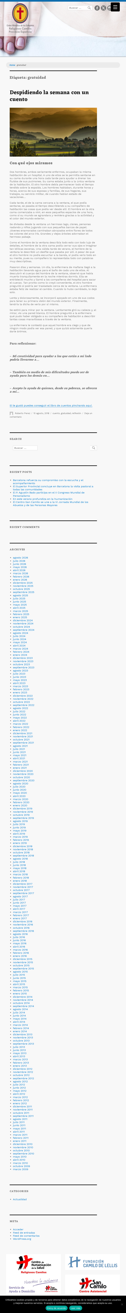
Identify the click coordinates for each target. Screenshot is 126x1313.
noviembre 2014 (23, 999)
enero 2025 (20, 617)
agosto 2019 (20, 821)
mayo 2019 (19, 830)
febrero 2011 (21, 1137)
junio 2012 (19, 1087)
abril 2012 (19, 1093)
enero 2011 (19, 1141)
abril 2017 (19, 908)
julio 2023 (19, 673)
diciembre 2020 (23, 770)
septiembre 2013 (23, 1043)
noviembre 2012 (23, 1072)
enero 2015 (20, 993)
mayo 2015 (19, 981)
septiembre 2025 (23, 592)
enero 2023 (20, 692)
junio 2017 (19, 902)
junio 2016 (19, 940)
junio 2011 (19, 1125)
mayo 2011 (19, 1128)
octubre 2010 (21, 1150)
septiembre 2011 (23, 1116)
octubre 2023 (21, 664)
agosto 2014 (20, 1009)
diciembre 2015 (22, 959)
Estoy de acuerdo (56, 1308)
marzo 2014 (20, 1024)
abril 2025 (19, 607)
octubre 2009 (21, 1166)
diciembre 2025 (23, 582)
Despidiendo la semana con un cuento (49, 96)
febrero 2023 (21, 689)
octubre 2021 (21, 739)
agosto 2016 (20, 934)
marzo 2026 (20, 573)
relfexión (76, 413)
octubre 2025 (21, 589)
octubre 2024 (21, 626)
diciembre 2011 (22, 1106)
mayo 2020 (20, 792)
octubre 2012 (21, 1075)
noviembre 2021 (23, 736)
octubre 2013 (21, 1040)
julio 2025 (19, 598)
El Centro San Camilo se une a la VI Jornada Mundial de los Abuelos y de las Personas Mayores (50, 503)
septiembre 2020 (23, 780)
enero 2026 (20, 579)
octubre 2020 (21, 777)
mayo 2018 (19, 868)
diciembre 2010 (22, 1144)
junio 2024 (19, 639)
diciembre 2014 (22, 996)
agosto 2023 (20, 670)
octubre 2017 (21, 890)
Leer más (76, 1308)
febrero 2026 (21, 576)
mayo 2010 (20, 1156)
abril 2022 (19, 720)
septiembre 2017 (23, 893)
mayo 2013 (19, 1053)
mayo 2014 (20, 1018)
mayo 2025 (20, 604)
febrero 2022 (21, 727)
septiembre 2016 (23, 930)
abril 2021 (19, 758)
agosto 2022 (20, 708)
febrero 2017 (21, 915)
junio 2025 (19, 601)
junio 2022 (19, 714)
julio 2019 (19, 824)
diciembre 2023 (23, 658)
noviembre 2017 (23, 887)
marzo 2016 (20, 949)
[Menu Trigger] (115, 6)
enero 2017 (20, 918)
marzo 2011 (20, 1134)
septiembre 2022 (23, 705)
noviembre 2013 (23, 1037)
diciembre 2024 (23, 620)
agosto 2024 (20, 633)
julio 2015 (19, 974)
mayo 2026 (20, 567)
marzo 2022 (20, 723)
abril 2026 (19, 570)
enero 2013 (20, 1065)
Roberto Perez (22, 413)
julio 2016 (19, 937)
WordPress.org (22, 1238)
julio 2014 (19, 1012)
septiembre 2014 (23, 1006)
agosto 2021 (20, 745)
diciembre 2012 (22, 1068)
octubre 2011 (21, 1112)
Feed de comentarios (26, 1235)
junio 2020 (19, 789)
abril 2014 (19, 1021)
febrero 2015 (21, 990)
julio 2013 (19, 1047)
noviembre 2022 (23, 698)
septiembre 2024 (23, 629)
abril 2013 (19, 1056)
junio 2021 (19, 752)
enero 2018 (20, 880)
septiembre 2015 (23, 968)
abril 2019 (19, 833)
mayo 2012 (19, 1090)
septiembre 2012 (23, 1078)
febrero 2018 (21, 877)
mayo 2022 (20, 717)
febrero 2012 (21, 1100)
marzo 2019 (20, 836)
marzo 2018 (20, 874)
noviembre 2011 (23, 1109)
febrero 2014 (21, 1028)
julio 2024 (19, 636)
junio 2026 (19, 564)
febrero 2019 (21, 839)
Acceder (18, 1229)
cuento (56, 413)
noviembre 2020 (23, 774)
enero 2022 (20, 730)
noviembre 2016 (23, 924)
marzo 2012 (20, 1097)
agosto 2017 (20, 896)
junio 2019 (19, 827)
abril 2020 (19, 796)
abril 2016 (19, 946)
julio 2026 (19, 560)
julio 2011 (19, 1122)
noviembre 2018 (23, 849)
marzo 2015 (20, 987)
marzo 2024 (20, 648)
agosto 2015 (20, 971)
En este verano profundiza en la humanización (42, 498)
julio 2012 (19, 1084)
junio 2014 (19, 1015)
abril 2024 (19, 645)
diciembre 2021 (22, 733)
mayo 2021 (19, 755)
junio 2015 (19, 978)
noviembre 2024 (23, 623)
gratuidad (66, 413)
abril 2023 (19, 683)
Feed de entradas (24, 1232)
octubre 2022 (21, 701)
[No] (122, 1304)
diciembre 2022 (23, 695)
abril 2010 (19, 1159)
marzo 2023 (20, 686)
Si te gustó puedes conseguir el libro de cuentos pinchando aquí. (51, 405)
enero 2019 (20, 843)
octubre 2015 (21, 965)
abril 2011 (19, 1131)
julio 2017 (19, 899)
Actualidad (20, 1199)
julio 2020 (19, 786)
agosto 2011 (20, 1119)
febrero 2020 (21, 802)
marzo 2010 (20, 1163)
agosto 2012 (20, 1081)
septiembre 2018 (23, 855)
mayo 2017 (20, 905)
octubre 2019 (21, 814)
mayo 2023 (20, 680)
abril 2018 (19, 871)
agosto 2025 (20, 595)
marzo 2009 (20, 1169)
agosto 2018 (20, 858)
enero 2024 (20, 654)
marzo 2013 (20, 1059)
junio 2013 (19, 1050)
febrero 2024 (21, 651)
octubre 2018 (21, 852)
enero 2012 (20, 1103)
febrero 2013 (21, 1062)
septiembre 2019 (23, 818)
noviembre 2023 (23, 661)
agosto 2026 (20, 557)
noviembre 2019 (23, 811)
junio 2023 (19, 676)
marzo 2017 (20, 912)
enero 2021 (20, 767)
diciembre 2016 (22, 921)
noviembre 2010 (23, 1147)
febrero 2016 (21, 952)
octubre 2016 (21, 927)
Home (12, 65)
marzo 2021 (20, 761)
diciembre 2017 (22, 883)
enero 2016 (20, 955)
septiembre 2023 (23, 667)
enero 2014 (20, 1031)
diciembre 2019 (22, 808)
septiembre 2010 (23, 1153)
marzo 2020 (20, 799)
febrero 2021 (21, 764)
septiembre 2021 (23, 742)
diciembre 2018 (22, 846)
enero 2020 (20, 805)
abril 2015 (19, 984)
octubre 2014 (21, 1003)
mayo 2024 (20, 642)
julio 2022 (19, 711)
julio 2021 (19, 749)
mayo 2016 (19, 943)
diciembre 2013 (22, 1034)
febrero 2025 (21, 614)
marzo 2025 (20, 611)
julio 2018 (19, 862)
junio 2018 (19, 865)
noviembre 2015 (23, 962)
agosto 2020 (20, 783)
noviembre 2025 (23, 585)
